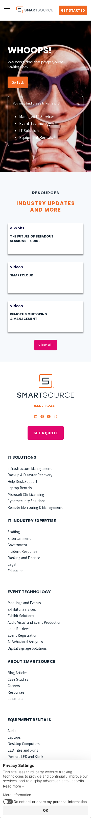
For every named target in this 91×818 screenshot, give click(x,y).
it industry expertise (32, 521)
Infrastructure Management (30, 468)
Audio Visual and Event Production (34, 622)
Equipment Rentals (36, 137)
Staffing (14, 531)
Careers (14, 685)
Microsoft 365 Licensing (26, 494)
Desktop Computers (24, 743)
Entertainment (19, 538)
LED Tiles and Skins (23, 750)
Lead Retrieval (19, 628)
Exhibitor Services (22, 609)
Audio (12, 730)
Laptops (14, 737)
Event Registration (22, 635)
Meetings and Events (24, 602)
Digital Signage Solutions (27, 648)
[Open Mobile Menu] (7, 10)
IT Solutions (29, 130)
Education (16, 570)
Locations (15, 698)
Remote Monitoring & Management (35, 507)
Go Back (18, 82)
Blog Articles (18, 672)
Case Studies (18, 679)
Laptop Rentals (20, 487)
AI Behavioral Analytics (25, 641)
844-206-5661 (45, 406)
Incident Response (22, 551)
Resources (16, 692)
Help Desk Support (22, 481)
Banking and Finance (24, 557)
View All (45, 345)
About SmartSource (31, 661)
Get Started (73, 10)
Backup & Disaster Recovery (30, 474)
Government (17, 544)
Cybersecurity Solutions (27, 500)
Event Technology (35, 123)
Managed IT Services (37, 116)
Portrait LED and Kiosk (25, 756)
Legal (12, 564)
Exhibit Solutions (21, 615)
